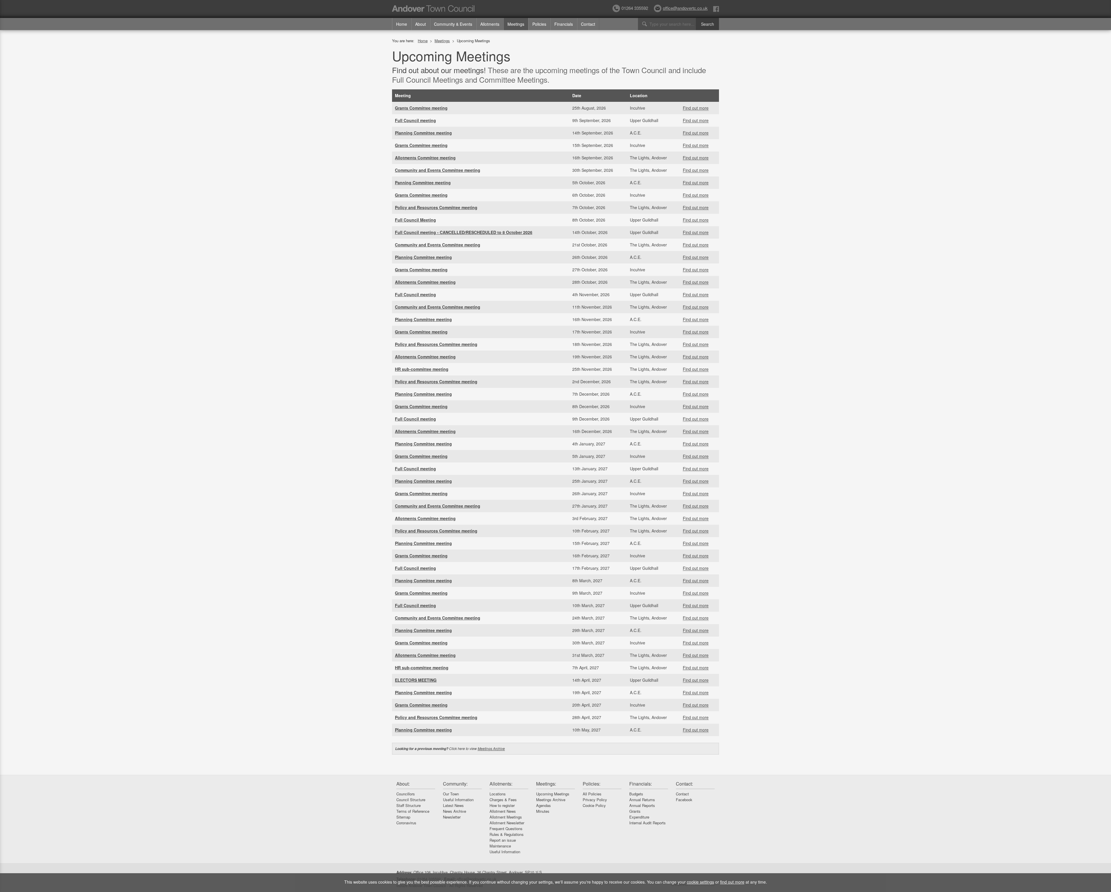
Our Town (451, 794)
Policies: (591, 783)
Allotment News (503, 811)
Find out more (696, 108)
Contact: (684, 783)
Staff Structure (408, 805)
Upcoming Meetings (552, 794)
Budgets (636, 794)
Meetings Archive (491, 748)
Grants (635, 811)
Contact (588, 24)
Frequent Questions (506, 828)
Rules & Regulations (507, 834)
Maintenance (500, 846)
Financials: (640, 783)
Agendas (543, 805)
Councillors (405, 794)
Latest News (453, 805)
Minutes (542, 811)
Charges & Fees (503, 799)
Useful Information (458, 799)
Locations (498, 794)
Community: (455, 783)
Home (401, 24)
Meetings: (546, 783)
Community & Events (453, 24)
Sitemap (403, 817)
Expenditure (639, 817)
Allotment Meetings (506, 817)
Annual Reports (642, 805)
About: (403, 783)
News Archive (454, 811)
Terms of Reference (412, 811)
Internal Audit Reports (647, 822)
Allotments (489, 24)
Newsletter (452, 817)
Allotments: (501, 783)
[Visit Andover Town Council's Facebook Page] (716, 8)
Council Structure (410, 799)
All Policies (592, 794)
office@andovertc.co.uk (685, 8)
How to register (502, 805)
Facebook (684, 799)
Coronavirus (406, 822)
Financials (563, 24)
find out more (732, 882)
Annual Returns (642, 799)
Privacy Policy (595, 799)
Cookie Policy (594, 805)
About (420, 24)
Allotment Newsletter (507, 822)
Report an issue (503, 840)
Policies (539, 24)
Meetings (515, 24)
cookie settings (700, 882)
